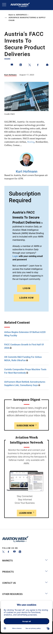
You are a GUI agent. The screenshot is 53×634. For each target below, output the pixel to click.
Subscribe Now (25, 425)
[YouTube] (14, 552)
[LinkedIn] (20, 552)
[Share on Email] (12, 65)
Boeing (30, 141)
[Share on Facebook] (38, 65)
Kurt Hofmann (10, 75)
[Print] (47, 65)
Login (26, 288)
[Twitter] (3, 552)
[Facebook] (9, 552)
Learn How (26, 297)
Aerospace (21, 15)
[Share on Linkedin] (21, 65)
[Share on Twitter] (29, 65)
